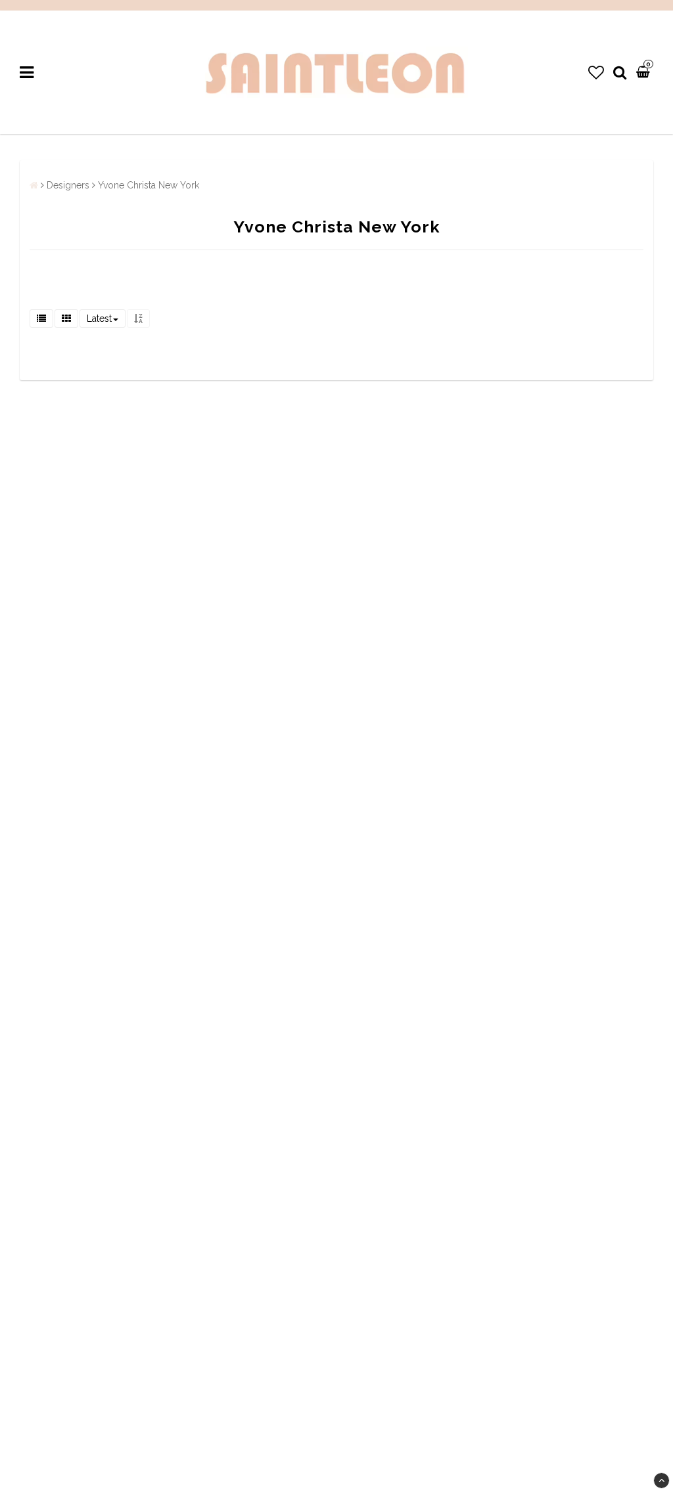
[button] (596, 72)
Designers (68, 185)
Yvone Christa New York (148, 185)
